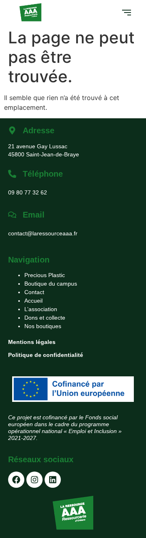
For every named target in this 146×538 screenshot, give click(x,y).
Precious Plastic (44, 275)
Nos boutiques (42, 326)
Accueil (33, 300)
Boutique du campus (50, 283)
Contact (34, 292)
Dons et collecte (44, 317)
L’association (40, 309)
